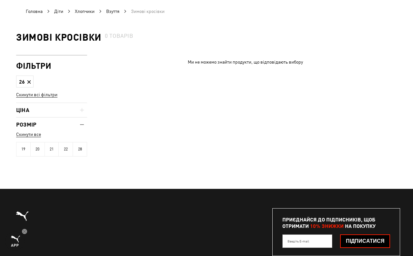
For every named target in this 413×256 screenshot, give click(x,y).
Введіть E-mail (298, 241)
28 (80, 149)
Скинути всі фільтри (36, 94)
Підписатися (365, 241)
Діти (58, 11)
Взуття (112, 11)
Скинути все (28, 134)
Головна (34, 11)
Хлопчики (85, 11)
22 (66, 149)
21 (52, 149)
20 (37, 149)
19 (23, 149)
